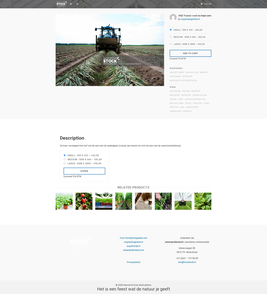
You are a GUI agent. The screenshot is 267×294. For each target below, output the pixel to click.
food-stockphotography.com (133, 238)
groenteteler (200, 95)
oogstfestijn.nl (133, 246)
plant (206, 103)
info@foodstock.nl (187, 262)
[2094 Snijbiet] (203, 202)
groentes (186, 95)
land (180, 99)
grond (173, 99)
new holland (177, 103)
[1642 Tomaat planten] (123, 202)
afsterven (175, 91)
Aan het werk (177, 72)
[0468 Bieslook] (103, 202)
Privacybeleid (133, 262)
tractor (174, 107)
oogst (188, 103)
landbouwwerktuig (195, 99)
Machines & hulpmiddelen (183, 80)
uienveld (187, 111)
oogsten (197, 103)
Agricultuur (192, 72)
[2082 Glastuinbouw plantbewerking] (183, 202)
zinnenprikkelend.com (133, 250)
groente (195, 91)
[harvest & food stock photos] (61, 4)
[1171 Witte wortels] (163, 202)
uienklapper (192, 107)
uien (182, 107)
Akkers (203, 72)
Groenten (187, 76)
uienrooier (175, 111)
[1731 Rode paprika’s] (84, 202)
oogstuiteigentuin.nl (190, 19)
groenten (175, 95)
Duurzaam (175, 76)
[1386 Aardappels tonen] (143, 202)
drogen (186, 91)
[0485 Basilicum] (64, 202)
